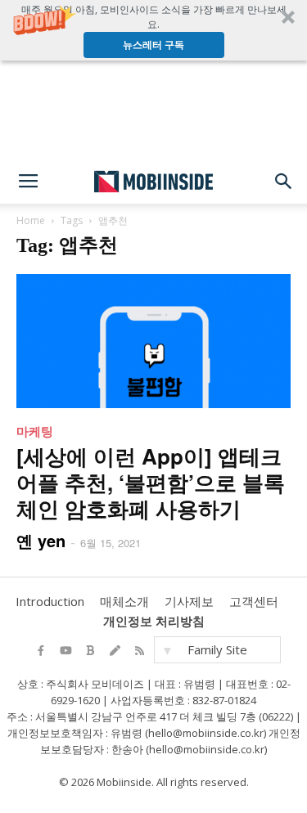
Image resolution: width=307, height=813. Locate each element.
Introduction (50, 601)
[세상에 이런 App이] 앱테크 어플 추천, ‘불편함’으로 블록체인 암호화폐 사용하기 (150, 482)
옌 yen (40, 540)
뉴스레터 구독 (153, 45)
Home (30, 220)
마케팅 (34, 431)
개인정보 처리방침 (154, 620)
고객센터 (253, 601)
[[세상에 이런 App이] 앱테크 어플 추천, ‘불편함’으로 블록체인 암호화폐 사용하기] (153, 341)
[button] (153, 30)
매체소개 (124, 601)
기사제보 (189, 601)
